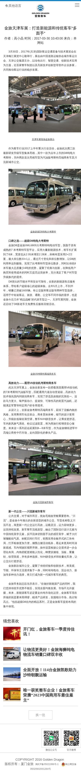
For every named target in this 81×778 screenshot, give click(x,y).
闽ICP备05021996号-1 (47, 764)
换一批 (40, 715)
